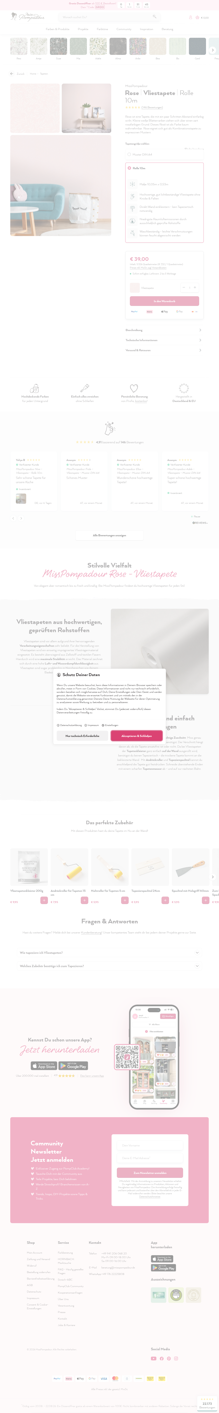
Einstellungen (111, 725)
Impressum (93, 725)
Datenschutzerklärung (71, 725)
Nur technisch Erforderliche (82, 736)
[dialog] (109, 706)
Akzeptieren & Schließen (136, 736)
